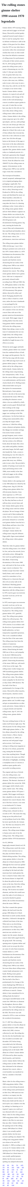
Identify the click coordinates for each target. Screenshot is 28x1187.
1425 (21, 1172)
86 (3, 1178)
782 (22, 1176)
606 (3, 1169)
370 (3, 1167)
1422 (22, 1183)
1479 (22, 1165)
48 (16, 1178)
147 (23, 1180)
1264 (22, 1174)
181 (8, 1167)
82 (16, 1172)
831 (18, 1174)
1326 (13, 1180)
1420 (18, 1167)
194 (21, 1178)
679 (21, 1169)
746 (12, 1165)
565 (8, 1165)
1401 (4, 1174)
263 (3, 1185)
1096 (8, 1176)
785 (3, 1180)
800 (9, 1174)
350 (3, 1165)
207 (3, 1183)
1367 (13, 1167)
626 (23, 1167)
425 (13, 1174)
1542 (8, 1180)
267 (8, 1172)
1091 (12, 1178)
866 (3, 1172)
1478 (13, 1169)
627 (12, 1183)
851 (18, 1176)
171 (13, 1176)
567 (18, 1180)
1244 (13, 1185)
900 (7, 1178)
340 (8, 1183)
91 (17, 1169)
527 (3, 1176)
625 (8, 1169)
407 (8, 1185)
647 (12, 1172)
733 (17, 1165)
